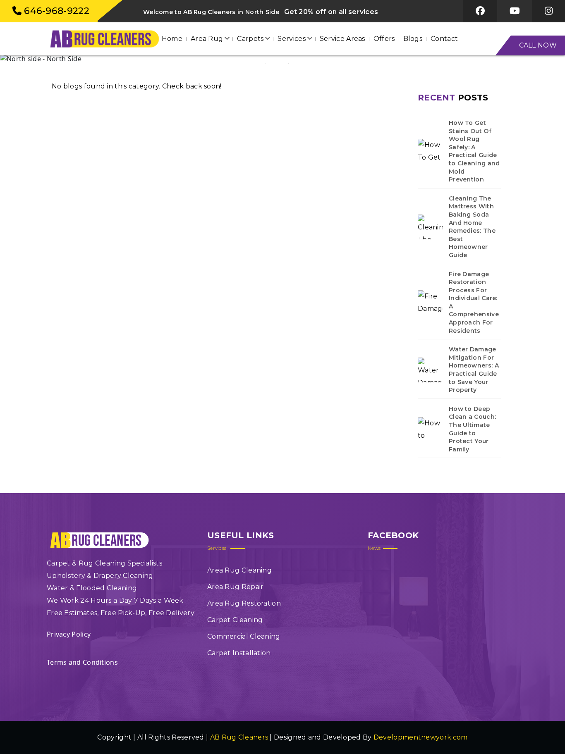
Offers (384, 39)
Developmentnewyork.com (420, 737)
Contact (444, 39)
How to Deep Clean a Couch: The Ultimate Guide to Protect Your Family (472, 429)
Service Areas (342, 39)
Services (291, 39)
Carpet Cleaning (235, 620)
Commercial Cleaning (243, 636)
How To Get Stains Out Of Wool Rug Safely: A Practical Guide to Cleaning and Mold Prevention (474, 151)
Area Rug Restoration (244, 603)
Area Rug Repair (235, 587)
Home (172, 39)
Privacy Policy (69, 634)
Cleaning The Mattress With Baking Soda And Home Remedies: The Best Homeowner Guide (472, 227)
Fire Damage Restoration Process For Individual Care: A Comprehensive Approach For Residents (474, 302)
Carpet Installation (239, 653)
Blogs (413, 39)
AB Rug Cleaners (239, 737)
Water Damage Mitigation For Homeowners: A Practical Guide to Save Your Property (474, 370)
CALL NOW (538, 45)
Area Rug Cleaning (239, 570)
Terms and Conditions (82, 662)
